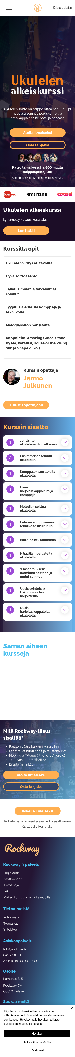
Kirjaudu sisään (62, 8)
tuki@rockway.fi (14, 949)
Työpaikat (10, 923)
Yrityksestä (11, 917)
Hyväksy (37, 1033)
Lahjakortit (11, 873)
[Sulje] (69, 1010)
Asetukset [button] (37, 1050)
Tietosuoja (11, 885)
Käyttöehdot (12, 879)
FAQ (6, 891)
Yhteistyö (10, 929)
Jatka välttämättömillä (37, 1042)
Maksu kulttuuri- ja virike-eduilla (27, 897)
